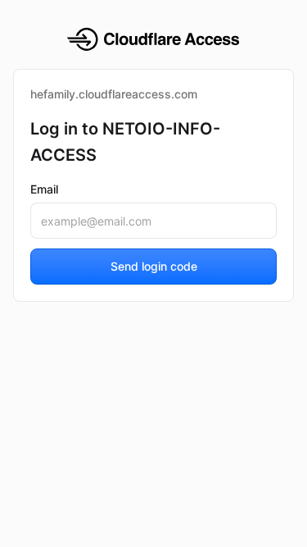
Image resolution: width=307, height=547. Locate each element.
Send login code (154, 266)
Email (44, 189)
